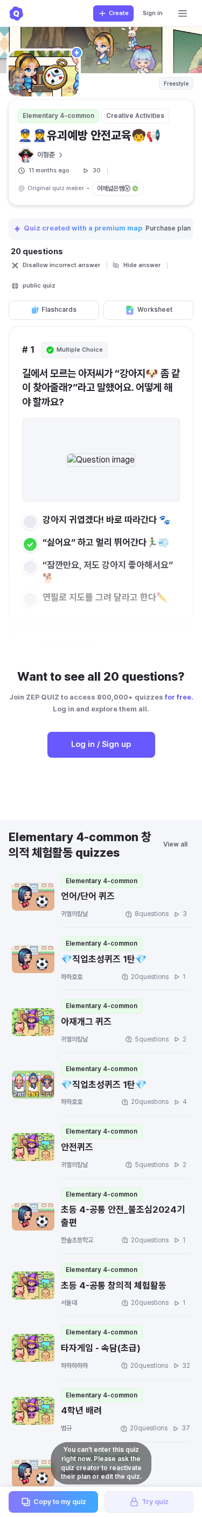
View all (175, 844)
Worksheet (154, 309)
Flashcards (58, 309)
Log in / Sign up (101, 744)
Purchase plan (169, 228)
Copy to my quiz (59, 1502)
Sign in (153, 13)
